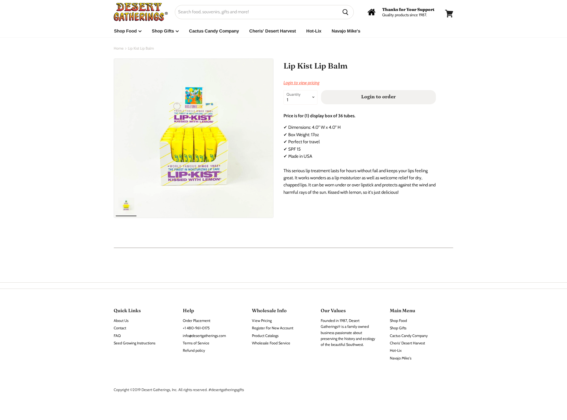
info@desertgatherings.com (204, 335)
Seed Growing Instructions (134, 343)
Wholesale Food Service (271, 343)
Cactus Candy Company (214, 30)
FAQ (117, 335)
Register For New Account (272, 328)
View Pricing (262, 320)
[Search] (345, 12)
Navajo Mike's (346, 30)
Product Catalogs (265, 335)
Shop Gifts (163, 30)
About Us (121, 320)
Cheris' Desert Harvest (272, 30)
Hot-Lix (313, 30)
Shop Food (126, 30)
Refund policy (194, 350)
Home (119, 48)
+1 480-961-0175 (196, 328)
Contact (120, 328)
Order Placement (196, 320)
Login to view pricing (302, 82)
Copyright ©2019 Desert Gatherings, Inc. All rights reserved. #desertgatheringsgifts (179, 390)
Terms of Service (196, 343)
